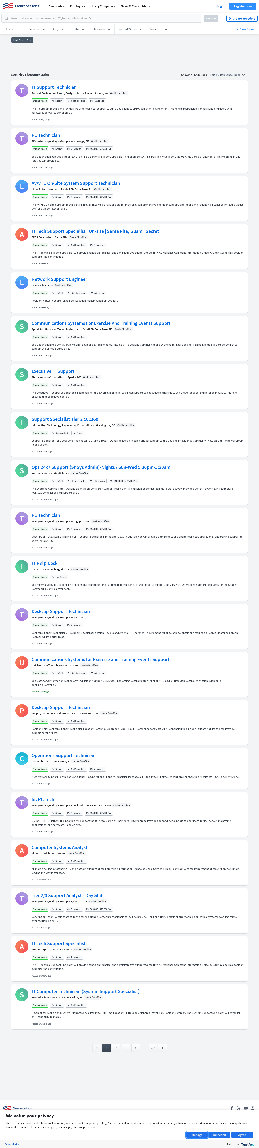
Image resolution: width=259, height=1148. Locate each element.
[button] (35, 29)
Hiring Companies (103, 6)
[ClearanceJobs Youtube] (245, 1108)
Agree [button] (242, 1135)
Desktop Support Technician (61, 611)
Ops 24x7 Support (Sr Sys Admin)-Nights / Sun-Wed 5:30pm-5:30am (101, 467)
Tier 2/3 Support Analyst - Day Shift (68, 895)
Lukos (35, 285)
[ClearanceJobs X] (238, 1108)
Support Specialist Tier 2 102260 (65, 419)
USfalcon (37, 665)
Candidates (56, 6)
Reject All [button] (219, 1135)
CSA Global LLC (41, 761)
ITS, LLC (36, 569)
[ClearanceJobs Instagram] (252, 1108)
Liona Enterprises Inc (44, 189)
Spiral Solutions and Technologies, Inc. (55, 329)
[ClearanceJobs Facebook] (231, 1108)
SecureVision (40, 473)
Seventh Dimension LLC (46, 997)
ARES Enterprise (41, 237)
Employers (77, 6)
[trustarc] (247, 1144)
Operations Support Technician (64, 755)
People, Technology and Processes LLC (55, 713)
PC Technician (46, 135)
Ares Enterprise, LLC (44, 949)
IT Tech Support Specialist (59, 943)
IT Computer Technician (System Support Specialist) (86, 991)
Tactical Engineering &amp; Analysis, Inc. (57, 93)
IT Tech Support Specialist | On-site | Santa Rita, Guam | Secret (95, 231)
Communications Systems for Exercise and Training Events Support (101, 659)
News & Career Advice (136, 6)
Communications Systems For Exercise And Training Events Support (101, 323)
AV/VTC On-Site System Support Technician (76, 183)
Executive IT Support (53, 371)
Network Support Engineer (59, 279)
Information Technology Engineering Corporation (62, 425)
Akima (35, 853)
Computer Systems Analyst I (61, 847)
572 (153, 1048)
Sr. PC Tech (43, 799)
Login (220, 6)
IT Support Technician (54, 87)
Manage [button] (197, 1135)
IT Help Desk (45, 563)
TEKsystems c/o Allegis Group (50, 141)
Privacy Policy (12, 1144)
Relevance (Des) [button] (230, 74)
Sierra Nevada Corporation (48, 377)
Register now (243, 6)
